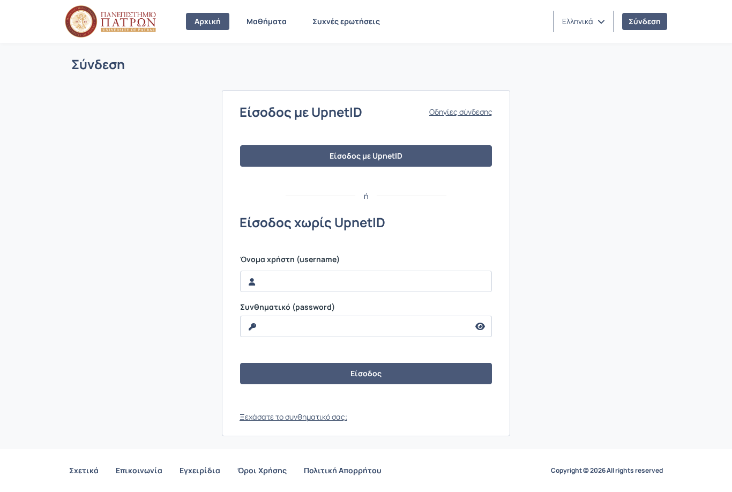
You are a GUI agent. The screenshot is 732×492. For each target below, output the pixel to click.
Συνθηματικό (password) (287, 307)
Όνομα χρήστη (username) (290, 259)
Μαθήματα (267, 21)
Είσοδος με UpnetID (366, 156)
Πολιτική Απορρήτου (343, 470)
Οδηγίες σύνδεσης (460, 112)
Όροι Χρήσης (262, 470)
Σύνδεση (645, 21)
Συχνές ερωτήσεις (346, 21)
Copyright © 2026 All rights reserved (607, 470)
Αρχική (208, 21)
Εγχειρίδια (200, 470)
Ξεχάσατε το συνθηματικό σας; (293, 417)
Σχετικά (84, 470)
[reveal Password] (480, 326)
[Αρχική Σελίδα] (110, 21)
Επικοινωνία (139, 470)
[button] (583, 21)
